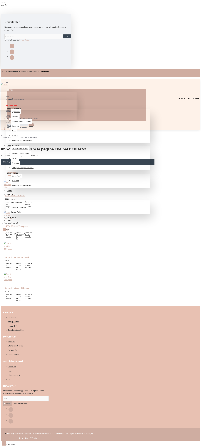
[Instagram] (12, 51)
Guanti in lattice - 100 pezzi (17, 288)
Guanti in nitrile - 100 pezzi (17, 257)
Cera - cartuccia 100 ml (15, 196)
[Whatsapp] (12, 57)
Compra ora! (44, 71)
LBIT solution (34, 438)
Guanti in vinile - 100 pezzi (16, 227)
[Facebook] (12, 46)
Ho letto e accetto (18, 40)
